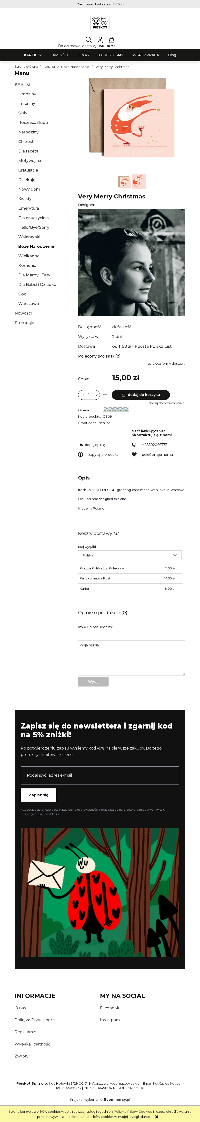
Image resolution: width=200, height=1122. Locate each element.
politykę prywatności (83, 809)
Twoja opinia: (89, 645)
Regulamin (25, 1032)
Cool (23, 294)
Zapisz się (38, 795)
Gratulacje (28, 170)
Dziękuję (26, 179)
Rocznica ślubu (33, 122)
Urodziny (27, 94)
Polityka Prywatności (35, 1020)
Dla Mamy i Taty (34, 275)
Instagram (110, 1020)
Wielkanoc (28, 256)
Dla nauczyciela (33, 218)
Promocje (24, 322)
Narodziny (28, 132)
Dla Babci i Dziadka (37, 284)
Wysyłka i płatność (32, 1044)
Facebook (109, 1008)
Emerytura (28, 208)
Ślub (22, 113)
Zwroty (22, 1056)
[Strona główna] (100, 23)
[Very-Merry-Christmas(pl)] (139, 181)
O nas (20, 1008)
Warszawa (28, 303)
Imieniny (26, 103)
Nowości (23, 313)
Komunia (27, 265)
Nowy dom (29, 189)
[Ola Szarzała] (131, 262)
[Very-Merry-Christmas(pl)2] (124, 181)
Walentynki (29, 237)
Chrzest (26, 141)
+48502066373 (154, 445)
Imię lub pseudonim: (95, 627)
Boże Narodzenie (36, 246)
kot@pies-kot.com (168, 1083)
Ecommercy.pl (117, 1099)
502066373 (71, 1088)
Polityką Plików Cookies (133, 1111)
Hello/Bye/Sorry (33, 227)
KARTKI (22, 84)
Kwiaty (24, 198)
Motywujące (30, 160)
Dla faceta (28, 151)
